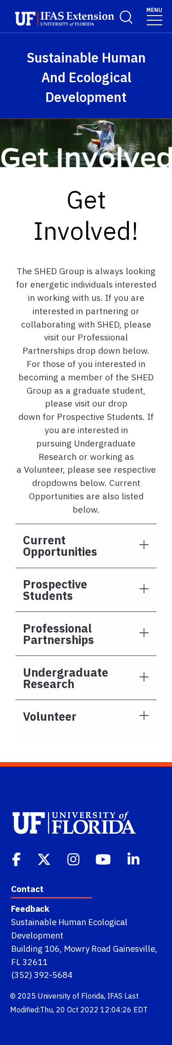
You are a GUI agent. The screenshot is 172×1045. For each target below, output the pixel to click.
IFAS (114, 995)
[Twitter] (45, 858)
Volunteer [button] (50, 716)
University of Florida (71, 995)
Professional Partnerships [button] (58, 634)
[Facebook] (17, 858)
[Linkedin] (134, 858)
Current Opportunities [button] (60, 545)
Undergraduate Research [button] (65, 678)
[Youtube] (104, 858)
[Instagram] (74, 858)
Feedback (30, 908)
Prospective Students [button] (55, 589)
